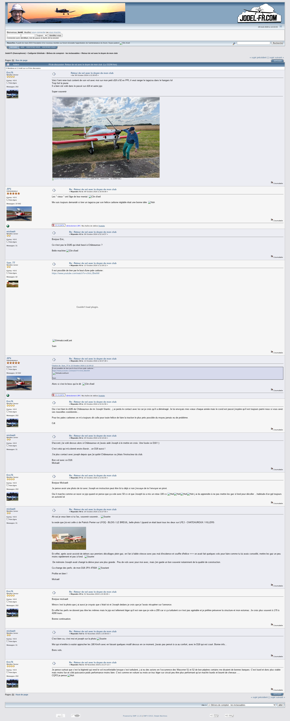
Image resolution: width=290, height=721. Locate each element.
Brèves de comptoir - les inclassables (63, 53)
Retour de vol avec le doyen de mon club (100, 53)
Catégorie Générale (36, 53)
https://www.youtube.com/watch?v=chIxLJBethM (75, 273)
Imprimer (278, 61)
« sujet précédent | (259, 57)
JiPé (9, 189)
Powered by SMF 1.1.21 (132, 716)
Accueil (13, 47)
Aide (22, 47)
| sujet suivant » (276, 57)
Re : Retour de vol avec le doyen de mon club (92, 189)
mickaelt (11, 231)
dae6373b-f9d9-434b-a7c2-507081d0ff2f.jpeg (72, 179)
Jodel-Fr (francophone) (15, 53)
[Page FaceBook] (8, 227)
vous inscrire (55, 32)
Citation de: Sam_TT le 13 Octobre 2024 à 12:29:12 (72, 366)
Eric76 (10, 72)
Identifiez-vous (33, 47)
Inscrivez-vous (49, 47)
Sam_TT (11, 262)
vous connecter (39, 32)
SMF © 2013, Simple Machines (155, 716)
